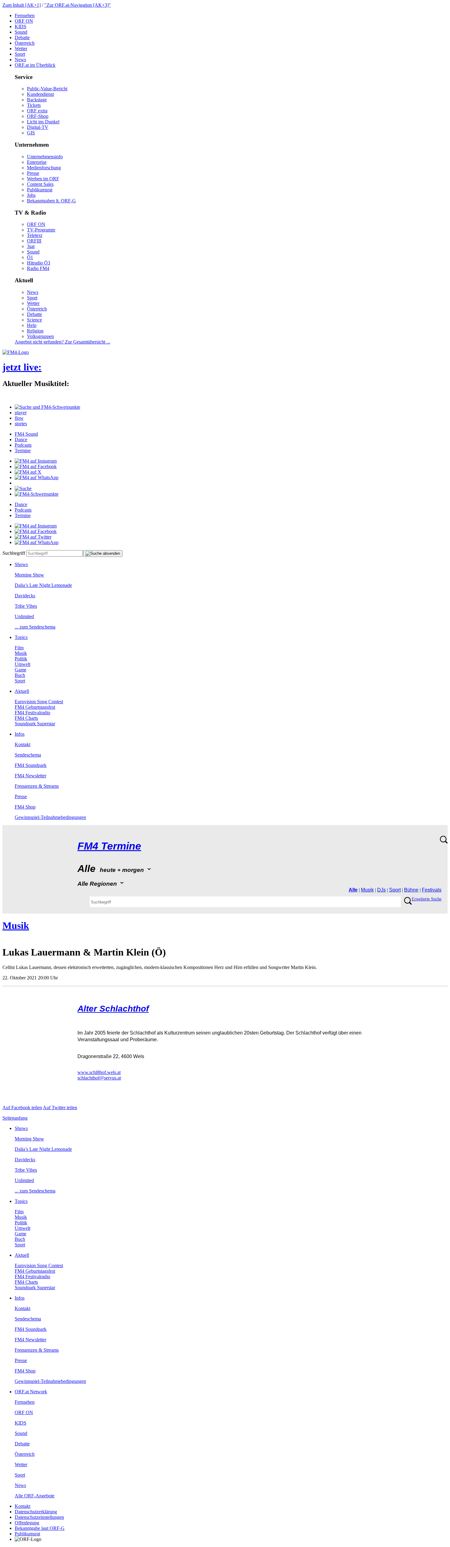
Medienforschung (44, 167)
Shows (21, 564)
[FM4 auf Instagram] (36, 461)
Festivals (431, 889)
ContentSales (40, 184)
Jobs (31, 195)
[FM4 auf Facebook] (36, 466)
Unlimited (24, 616)
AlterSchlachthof (113, 1008)
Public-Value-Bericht (47, 88)
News (20, 59)
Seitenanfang (15, 1118)
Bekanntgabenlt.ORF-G (51, 200)
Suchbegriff (13, 553)
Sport (20, 54)
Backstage (37, 99)
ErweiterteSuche (426, 899)
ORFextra (37, 110)
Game (20, 669)
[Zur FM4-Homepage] (15, 352)
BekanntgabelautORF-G (40, 1528)
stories (21, 423)
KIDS (20, 26)
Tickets (34, 105)
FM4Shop (25, 806)
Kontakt (22, 744)
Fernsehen (25, 15)
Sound (21, 32)
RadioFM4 (38, 268)
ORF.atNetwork (31, 1391)
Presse (33, 173)
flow (19, 418)
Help (31, 325)
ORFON (24, 21)
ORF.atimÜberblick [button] (35, 65)
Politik (21, 658)
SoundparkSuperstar (35, 723)
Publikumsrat (39, 189)
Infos (19, 734)
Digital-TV (37, 127)
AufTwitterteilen (60, 1107)
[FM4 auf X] (28, 472)
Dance (21, 439)
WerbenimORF (43, 178)
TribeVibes (26, 606)
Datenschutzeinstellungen (39, 1517)
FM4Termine (109, 846)
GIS (31, 132)
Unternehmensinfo (45, 156)
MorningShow (29, 574)
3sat (31, 246)
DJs (381, 889)
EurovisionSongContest (39, 701)
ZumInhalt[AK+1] (21, 5)
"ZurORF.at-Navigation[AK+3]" (77, 5)
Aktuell (22, 691)
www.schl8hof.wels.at (99, 1072)
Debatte (22, 37)
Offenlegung (27, 1522)
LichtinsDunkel (43, 121)
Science (34, 319)
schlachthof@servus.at (99, 1077)
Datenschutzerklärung (36, 1511)
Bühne (411, 889)
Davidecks (25, 595)
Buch (20, 675)
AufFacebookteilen (22, 1107)
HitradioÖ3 (38, 262)
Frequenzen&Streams (37, 786)
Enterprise (37, 162)
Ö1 (30, 257)
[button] (47, 407)
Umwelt (22, 664)
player (21, 412)
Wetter (21, 48)
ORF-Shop (37, 116)
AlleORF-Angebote (34, 1495)
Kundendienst (40, 94)
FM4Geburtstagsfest (35, 707)
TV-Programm (41, 229)
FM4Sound (26, 434)
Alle (353, 889)
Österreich (25, 43)
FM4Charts (26, 718)
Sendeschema (28, 754)
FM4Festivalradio (32, 712)
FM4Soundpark (31, 765)
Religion (35, 330)
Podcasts (23, 445)
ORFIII (34, 240)
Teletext (34, 235)
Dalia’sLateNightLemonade (43, 585)
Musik (21, 653)
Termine (23, 450)
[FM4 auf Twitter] (33, 536)
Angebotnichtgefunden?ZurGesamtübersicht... (62, 341)
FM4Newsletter (30, 775)
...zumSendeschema (35, 626)
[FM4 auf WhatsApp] (36, 477)
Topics (21, 637)
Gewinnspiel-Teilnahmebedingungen (50, 817)
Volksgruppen (40, 336)
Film (19, 647)
